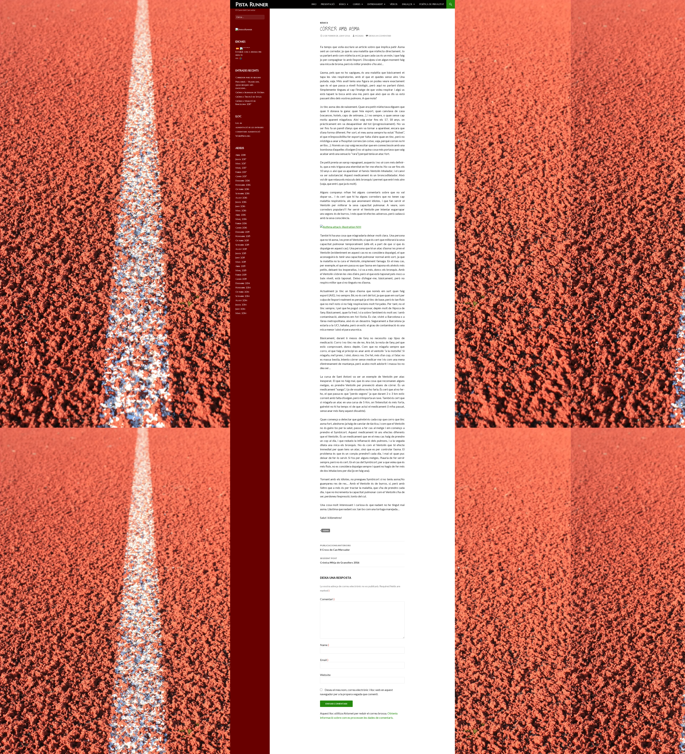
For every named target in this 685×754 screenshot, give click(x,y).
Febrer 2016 (241, 223)
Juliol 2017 (240, 159)
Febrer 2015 (241, 274)
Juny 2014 (240, 309)
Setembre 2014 (242, 296)
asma (326, 530)
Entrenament (375, 4)
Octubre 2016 (242, 189)
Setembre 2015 (242, 244)
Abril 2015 (240, 266)
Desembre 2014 (242, 283)
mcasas (359, 35)
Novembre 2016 (242, 185)
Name (324, 645)
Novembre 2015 (242, 236)
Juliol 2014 (241, 304)
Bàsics (342, 4)
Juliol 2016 (240, 202)
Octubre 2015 (242, 240)
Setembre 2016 (242, 193)
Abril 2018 (240, 155)
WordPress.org (242, 136)
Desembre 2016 (242, 180)
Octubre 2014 (242, 291)
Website (325, 674)
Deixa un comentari (380, 35)
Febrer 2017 (241, 172)
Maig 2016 (240, 210)
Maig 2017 (240, 163)
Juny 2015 (240, 257)
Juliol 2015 (240, 253)
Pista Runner (251, 4)
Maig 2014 (240, 313)
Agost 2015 (241, 249)
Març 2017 (240, 167)
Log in (238, 123)
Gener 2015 (241, 279)
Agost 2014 (241, 300)
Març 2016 (241, 219)
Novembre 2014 (243, 287)
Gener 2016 (241, 227)
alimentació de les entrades (249, 127)
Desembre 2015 (242, 232)
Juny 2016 (240, 206)
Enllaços (407, 4)
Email (324, 660)
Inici (314, 4)
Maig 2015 (240, 262)
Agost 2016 (241, 197)
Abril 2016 (240, 214)
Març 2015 (240, 270)
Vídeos (393, 4)
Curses (356, 4)
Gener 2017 (241, 176)
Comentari (327, 599)
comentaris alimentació (247, 131)
